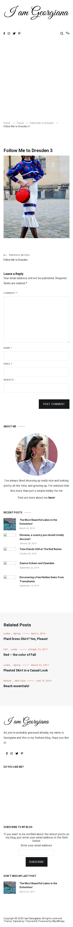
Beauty (8, 681)
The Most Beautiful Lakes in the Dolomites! (38, 522)
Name (8, 348)
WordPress (58, 921)
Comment (10, 293)
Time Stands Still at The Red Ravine (40, 549)
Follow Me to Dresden (17, 257)
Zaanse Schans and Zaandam (36, 563)
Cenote (17, 921)
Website (9, 380)
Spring (17, 633)
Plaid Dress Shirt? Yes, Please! (26, 639)
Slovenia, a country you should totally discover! (41, 537)
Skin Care (20, 681)
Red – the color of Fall (20, 654)
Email (8, 364)
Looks (7, 633)
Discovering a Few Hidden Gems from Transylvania (41, 579)
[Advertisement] (36, 79)
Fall (6, 649)
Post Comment (54, 404)
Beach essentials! (16, 686)
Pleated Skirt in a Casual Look (26, 670)
